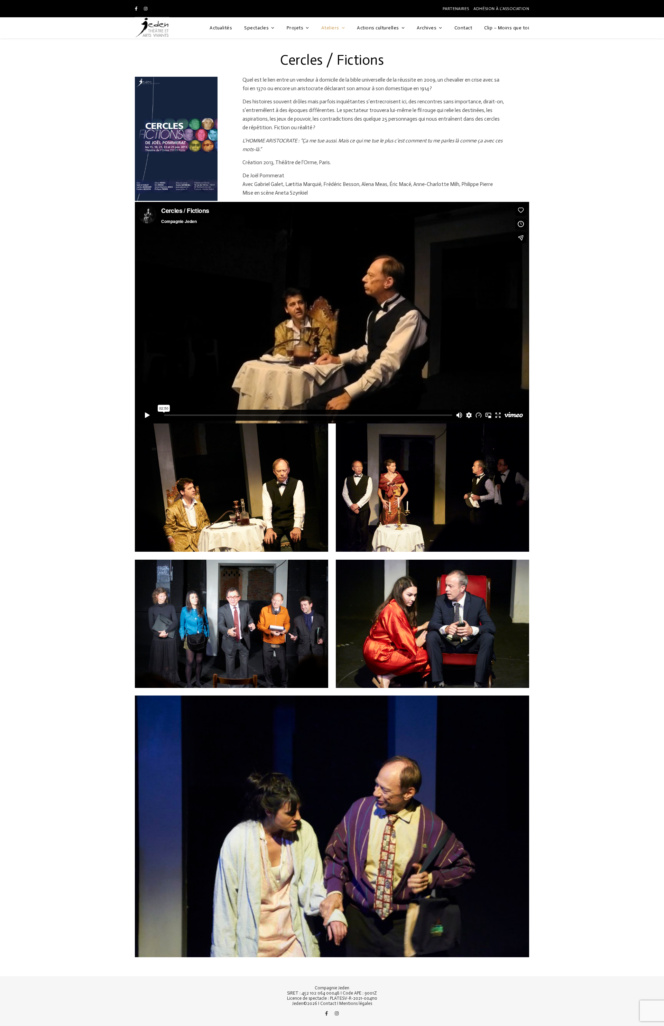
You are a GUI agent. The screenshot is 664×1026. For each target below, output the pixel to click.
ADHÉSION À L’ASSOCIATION (501, 8)
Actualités (221, 28)
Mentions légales (355, 1003)
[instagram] (146, 8)
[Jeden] (152, 27)
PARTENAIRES (456, 8)
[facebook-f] (137, 8)
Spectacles (256, 28)
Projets (295, 28)
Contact (463, 28)
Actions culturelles (378, 28)
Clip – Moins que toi (506, 28)
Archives (426, 28)
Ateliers (330, 28)
